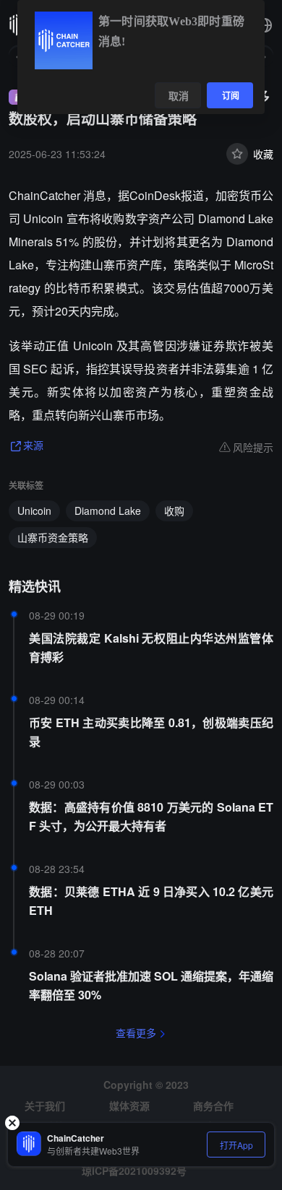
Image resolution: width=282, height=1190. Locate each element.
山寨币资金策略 (52, 537)
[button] (264, 25)
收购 (174, 510)
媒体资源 (129, 1105)
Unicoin (34, 510)
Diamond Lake (107, 510)
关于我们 (45, 1105)
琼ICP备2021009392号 (134, 1170)
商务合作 (213, 1105)
